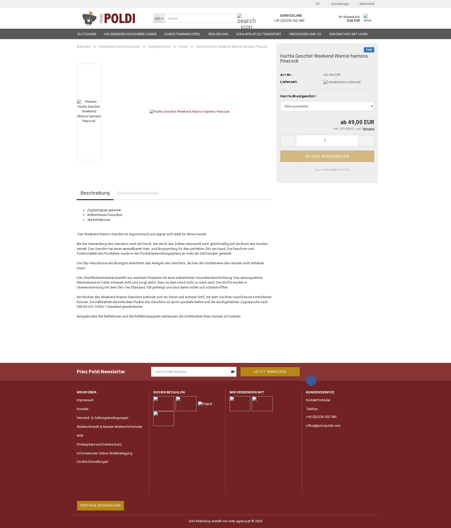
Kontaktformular (318, 400)
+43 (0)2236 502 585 (321, 417)
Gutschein (86, 34)
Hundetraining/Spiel (182, 34)
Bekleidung (218, 34)
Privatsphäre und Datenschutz (99, 444)
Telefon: (312, 409)
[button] (316, 4)
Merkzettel (366, 4)
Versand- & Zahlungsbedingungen (102, 418)
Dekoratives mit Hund (348, 34)
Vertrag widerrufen (100, 505)
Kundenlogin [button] (339, 4)
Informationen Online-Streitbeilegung (104, 453)
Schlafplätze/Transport (258, 34)
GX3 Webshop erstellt (205, 521)
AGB (80, 435)
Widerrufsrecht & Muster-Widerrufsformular (109, 427)
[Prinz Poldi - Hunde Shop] (111, 18)
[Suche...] (242, 18)
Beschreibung (95, 193)
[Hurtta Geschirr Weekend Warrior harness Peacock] (190, 111)
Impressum (85, 400)
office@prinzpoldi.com (323, 426)
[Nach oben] (436, 520)
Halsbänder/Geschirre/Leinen (130, 34)
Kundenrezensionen (138, 193)
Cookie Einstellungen (92, 462)
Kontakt (82, 409)
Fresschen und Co (305, 34)
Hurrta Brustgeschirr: (298, 96)
